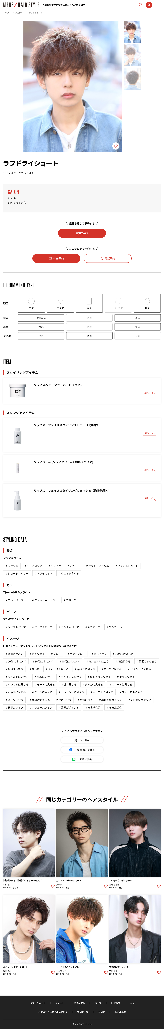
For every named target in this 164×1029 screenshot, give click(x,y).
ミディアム (79, 1003)
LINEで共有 (85, 759)
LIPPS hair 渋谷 (116, 888)
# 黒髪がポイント (69, 707)
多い (137, 326)
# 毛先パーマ (92, 627)
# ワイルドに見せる (17, 677)
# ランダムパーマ (69, 627)
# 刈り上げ (54, 566)
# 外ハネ (34, 669)
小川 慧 (6, 885)
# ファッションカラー (44, 600)
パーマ (98, 1003)
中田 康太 (113, 971)
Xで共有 (85, 740)
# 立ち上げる (99, 654)
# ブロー (56, 654)
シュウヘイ (61, 971)
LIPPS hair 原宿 (9, 974)
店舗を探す (82, 233)
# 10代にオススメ (123, 654)
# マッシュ (12, 566)
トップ (6, 13)
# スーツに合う (14, 700)
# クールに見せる (42, 692)
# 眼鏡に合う (85, 700)
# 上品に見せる (126, 677)
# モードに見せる (45, 684)
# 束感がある (122, 661)
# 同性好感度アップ (139, 700)
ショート (59, 1003)
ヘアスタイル (19, 13)
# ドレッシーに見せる (71, 692)
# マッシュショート (126, 566)
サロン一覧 (82, 1012)
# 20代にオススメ (16, 661)
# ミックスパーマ (42, 627)
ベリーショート (37, 1003)
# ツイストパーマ (16, 627)
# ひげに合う (63, 700)
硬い (137, 317)
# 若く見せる (37, 654)
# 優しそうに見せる (99, 677)
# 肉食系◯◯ (92, 707)
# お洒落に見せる (16, 692)
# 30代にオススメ (43, 661)
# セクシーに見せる (139, 669)
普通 (89, 317)
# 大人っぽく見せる (57, 669)
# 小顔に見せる (43, 677)
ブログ (101, 1012)
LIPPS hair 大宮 (17, 202)
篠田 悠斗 (7, 971)
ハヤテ (59, 885)
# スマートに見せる (120, 684)
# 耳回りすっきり (147, 661)
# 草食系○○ (114, 707)
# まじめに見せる (112, 669)
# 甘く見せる (68, 684)
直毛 (41, 335)
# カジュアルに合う (97, 661)
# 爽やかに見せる (93, 684)
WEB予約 (58, 258)
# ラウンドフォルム (97, 566)
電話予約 (110, 258)
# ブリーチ (70, 600)
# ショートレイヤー (17, 573)
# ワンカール (114, 627)
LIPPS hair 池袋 (63, 888)
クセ (137, 335)
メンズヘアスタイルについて (52, 1012)
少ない (41, 326)
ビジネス (115, 1003)
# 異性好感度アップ (110, 700)
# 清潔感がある (14, 654)
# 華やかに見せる (85, 669)
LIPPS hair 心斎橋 (10, 888)
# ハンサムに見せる (17, 684)
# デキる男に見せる (70, 677)
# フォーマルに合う (131, 692)
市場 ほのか (114, 885)
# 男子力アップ (14, 707)
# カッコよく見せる (101, 692)
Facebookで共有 (85, 750)
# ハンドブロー (76, 654)
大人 (132, 1003)
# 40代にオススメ (69, 661)
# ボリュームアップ (41, 707)
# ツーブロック (33, 566)
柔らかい (41, 317)
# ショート (73, 566)
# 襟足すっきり (14, 669)
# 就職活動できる (40, 700)
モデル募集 (120, 1012)
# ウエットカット (69, 573)
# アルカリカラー (16, 600)
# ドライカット (43, 573)
